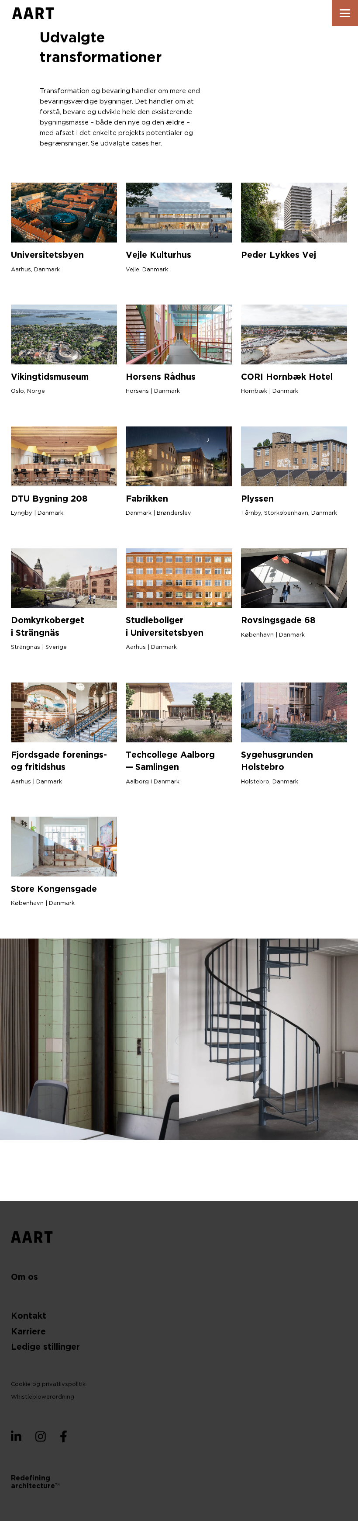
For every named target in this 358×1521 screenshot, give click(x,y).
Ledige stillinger (45, 1347)
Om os (24, 1277)
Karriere (28, 1332)
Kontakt (28, 1316)
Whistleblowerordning (42, 1397)
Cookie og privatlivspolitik (48, 1384)
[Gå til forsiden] (33, 13)
